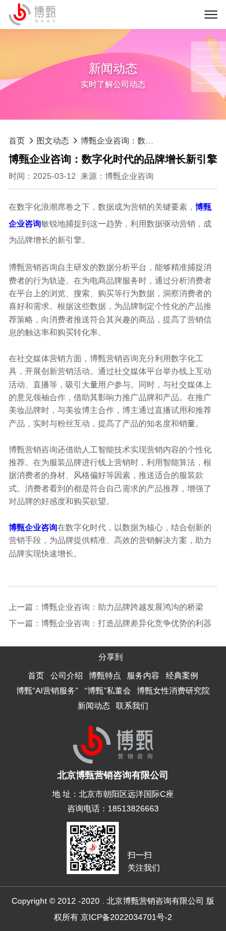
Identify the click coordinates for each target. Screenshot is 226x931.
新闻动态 (94, 705)
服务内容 (143, 675)
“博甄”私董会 (108, 690)
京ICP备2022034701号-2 (126, 917)
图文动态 (53, 140)
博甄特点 (105, 675)
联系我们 (132, 705)
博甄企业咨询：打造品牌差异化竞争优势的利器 (126, 623)
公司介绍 (66, 675)
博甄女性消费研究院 (173, 690)
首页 (17, 140)
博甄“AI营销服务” (47, 690)
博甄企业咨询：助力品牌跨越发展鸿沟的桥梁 (122, 607)
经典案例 (182, 675)
